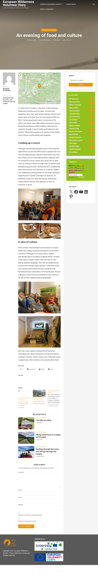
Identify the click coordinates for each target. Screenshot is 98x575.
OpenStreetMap (50, 103)
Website (20, 504)
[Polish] (73, 170)
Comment (21, 472)
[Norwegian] (71, 170)
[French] (73, 168)
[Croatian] (77, 165)
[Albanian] (70, 165)
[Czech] (79, 165)
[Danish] (81, 165)
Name (20, 490)
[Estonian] (71, 168)
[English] (70, 168)
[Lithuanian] (70, 170)
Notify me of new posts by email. (27, 521)
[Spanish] (83, 170)
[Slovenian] (81, 170)
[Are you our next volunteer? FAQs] (39, 393)
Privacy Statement (46, 9)
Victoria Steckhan (49, 30)
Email (20, 497)
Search (80, 84)
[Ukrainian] (73, 172)
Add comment (67, 40)
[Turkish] (71, 172)
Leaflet (43, 103)
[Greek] (77, 168)
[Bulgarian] (75, 165)
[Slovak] (79, 170)
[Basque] (73, 165)
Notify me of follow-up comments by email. (30, 515)
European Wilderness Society (50, 4)
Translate (81, 177)
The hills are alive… (44, 420)
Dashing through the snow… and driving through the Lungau (48, 451)
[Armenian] (71, 165)
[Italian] (81, 168)
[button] (39, 88)
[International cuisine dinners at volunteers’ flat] (24, 393)
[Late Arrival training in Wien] (54, 398)
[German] (75, 168)
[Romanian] (77, 170)
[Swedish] (70, 172)
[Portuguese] (75, 170)
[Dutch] (83, 165)
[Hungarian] (79, 168)
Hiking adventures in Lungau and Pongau (48, 436)
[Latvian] (83, 168)
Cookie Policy (71, 4)
